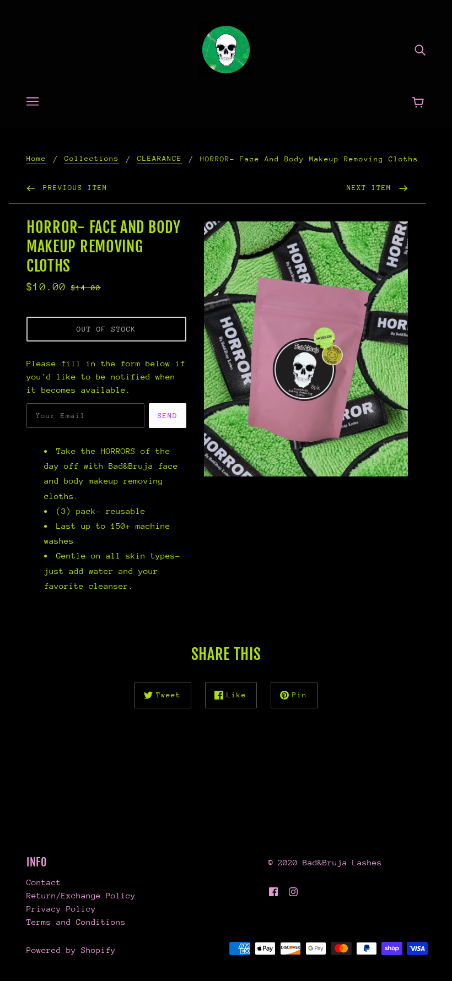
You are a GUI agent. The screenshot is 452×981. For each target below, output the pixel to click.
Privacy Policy (61, 908)
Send (167, 415)
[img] (420, 50)
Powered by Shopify (71, 950)
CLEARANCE (159, 158)
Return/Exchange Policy (81, 895)
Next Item (371, 187)
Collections (91, 158)
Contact (43, 882)
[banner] (226, 48)
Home (36, 158)
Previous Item (72, 187)
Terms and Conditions (76, 921)
